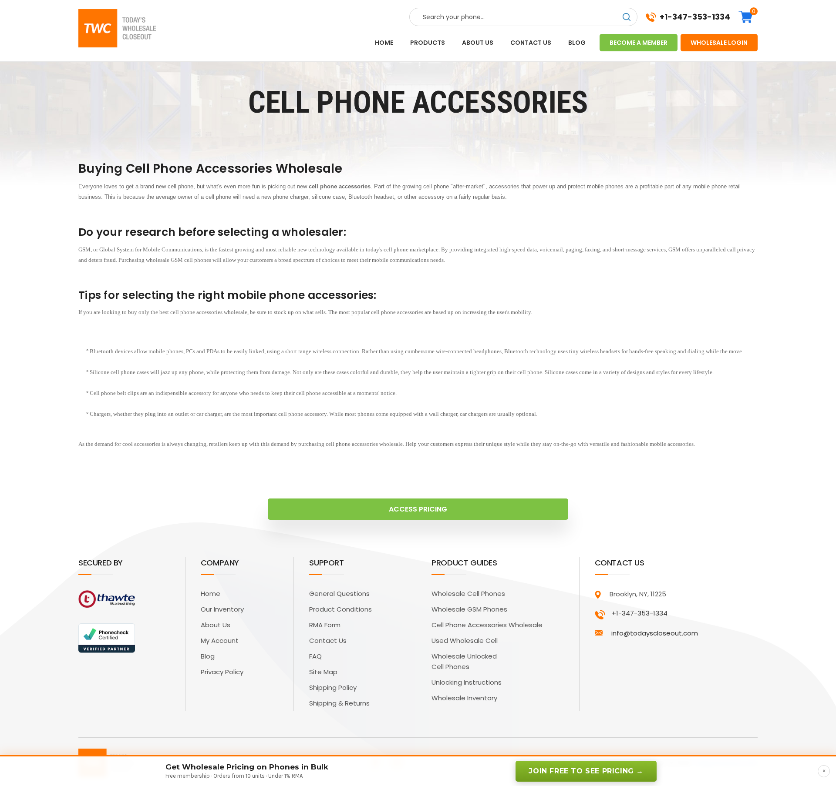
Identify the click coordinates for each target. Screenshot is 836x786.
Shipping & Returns (339, 703)
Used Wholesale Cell (464, 640)
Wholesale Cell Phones (468, 593)
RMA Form (324, 624)
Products (427, 42)
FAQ (315, 656)
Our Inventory (222, 609)
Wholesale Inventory (464, 697)
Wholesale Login (719, 42)
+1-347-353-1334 (695, 17)
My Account (220, 640)
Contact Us (328, 640)
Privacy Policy (222, 671)
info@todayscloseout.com (654, 633)
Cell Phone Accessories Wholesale (487, 624)
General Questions (339, 593)
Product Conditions (340, 609)
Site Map (323, 671)
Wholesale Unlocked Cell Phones (464, 661)
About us (477, 42)
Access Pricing (418, 509)
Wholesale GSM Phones (469, 609)
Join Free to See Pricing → (586, 771)
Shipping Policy (333, 687)
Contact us (530, 42)
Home (384, 42)
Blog (577, 42)
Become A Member (638, 42)
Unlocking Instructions (466, 682)
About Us (215, 624)
